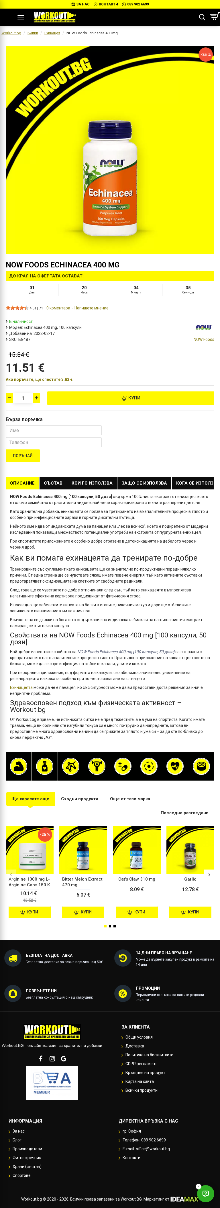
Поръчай (23, 455)
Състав (53, 483)
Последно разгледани (185, 812)
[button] (11, 874)
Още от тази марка (130, 798)
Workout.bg (11, 33)
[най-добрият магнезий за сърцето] (149, 766)
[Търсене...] (202, 17)
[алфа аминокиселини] (70, 766)
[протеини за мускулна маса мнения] (18, 766)
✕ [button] (198, 1186)
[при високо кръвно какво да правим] (175, 766)
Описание (22, 483)
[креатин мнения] (96, 766)
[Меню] (21, 17)
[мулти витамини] (122, 766)
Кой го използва (92, 483)
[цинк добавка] (201, 766)
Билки (33, 33)
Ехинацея (52, 33)
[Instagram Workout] (52, 1058)
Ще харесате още (30, 798)
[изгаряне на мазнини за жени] (44, 766)
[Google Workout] (63, 1058)
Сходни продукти (79, 798)
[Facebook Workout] (40, 1058)
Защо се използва (144, 483)
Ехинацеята (21, 687)
